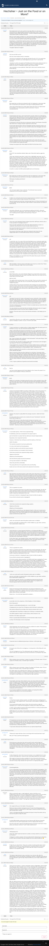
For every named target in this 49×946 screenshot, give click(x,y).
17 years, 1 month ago (26, 20)
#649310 (46, 375)
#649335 (46, 739)
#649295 (46, 98)
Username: (4, 925)
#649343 (46, 852)
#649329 (46, 664)
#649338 (46, 790)
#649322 (46, 571)
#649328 (46, 656)
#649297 (46, 148)
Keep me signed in (7, 934)
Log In (44, 936)
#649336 (46, 752)
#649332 (46, 717)
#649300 (46, 195)
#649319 (46, 517)
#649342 (46, 842)
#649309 (46, 365)
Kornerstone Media (37, 944)
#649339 (46, 803)
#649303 (46, 236)
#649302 (46, 218)
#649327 (46, 645)
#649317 (46, 484)
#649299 (46, 184)
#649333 (46, 730)
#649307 (46, 316)
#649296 (46, 112)
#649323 (46, 585)
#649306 (46, 293)
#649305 (46, 268)
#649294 (46, 76)
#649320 (46, 527)
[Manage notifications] (46, 943)
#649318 (46, 501)
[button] (37, 1)
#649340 (46, 817)
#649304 (46, 260)
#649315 (46, 428)
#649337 (46, 764)
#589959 (46, 28)
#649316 (46, 470)
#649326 (46, 638)
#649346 (46, 862)
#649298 (46, 172)
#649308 (46, 324)
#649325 (46, 623)
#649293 (46, 51)
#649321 (46, 544)
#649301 (46, 207)
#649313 (46, 410)
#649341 (46, 828)
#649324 (46, 598)
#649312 (46, 387)
